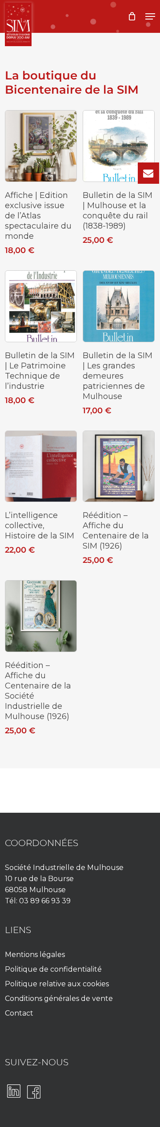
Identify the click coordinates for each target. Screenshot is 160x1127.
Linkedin (14, 1091)
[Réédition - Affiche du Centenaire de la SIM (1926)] (119, 466)
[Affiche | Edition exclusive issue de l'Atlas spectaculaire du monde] (41, 146)
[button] (150, 16)
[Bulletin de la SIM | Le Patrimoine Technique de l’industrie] (41, 306)
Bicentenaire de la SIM (30, 16)
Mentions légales (35, 954)
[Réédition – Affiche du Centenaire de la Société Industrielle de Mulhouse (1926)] (41, 616)
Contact (19, 1013)
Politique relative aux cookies (57, 984)
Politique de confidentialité (53, 969)
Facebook (34, 1092)
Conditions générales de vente (59, 998)
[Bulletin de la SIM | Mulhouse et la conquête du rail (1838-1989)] (119, 146)
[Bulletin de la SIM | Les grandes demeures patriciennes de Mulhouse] (119, 306)
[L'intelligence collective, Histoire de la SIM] (41, 466)
